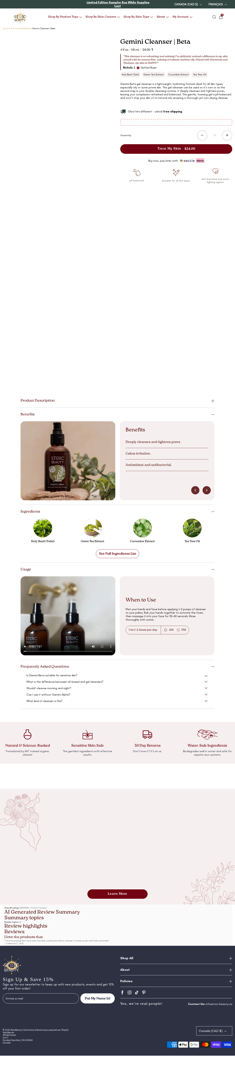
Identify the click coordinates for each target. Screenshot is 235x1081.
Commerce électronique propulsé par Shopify (46, 1030)
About (125, 970)
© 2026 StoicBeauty (12, 1030)
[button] (117, 400)
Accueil (6, 28)
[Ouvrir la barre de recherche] (214, 17)
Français (216, 4)
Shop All (126, 958)
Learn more (117, 893)
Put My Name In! (97, 998)
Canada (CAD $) (186, 4)
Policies (126, 981)
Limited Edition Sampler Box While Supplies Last (118, 4)
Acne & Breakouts (21, 28)
